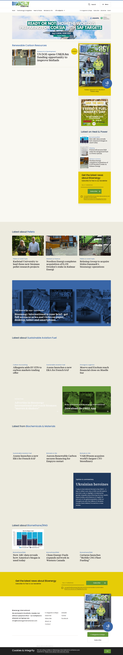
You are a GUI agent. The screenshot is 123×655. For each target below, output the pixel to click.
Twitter (63, 615)
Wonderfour (49, 646)
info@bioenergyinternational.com (24, 621)
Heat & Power (38, 10)
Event (109, 10)
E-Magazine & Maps (98, 635)
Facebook (64, 618)
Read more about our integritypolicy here (95, 199)
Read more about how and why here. (57, 652)
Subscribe (96, 10)
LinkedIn (64, 613)
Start (13, 10)
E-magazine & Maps (86, 10)
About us (48, 621)
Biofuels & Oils (48, 10)
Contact (48, 624)
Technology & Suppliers (24, 10)
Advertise (103, 10)
